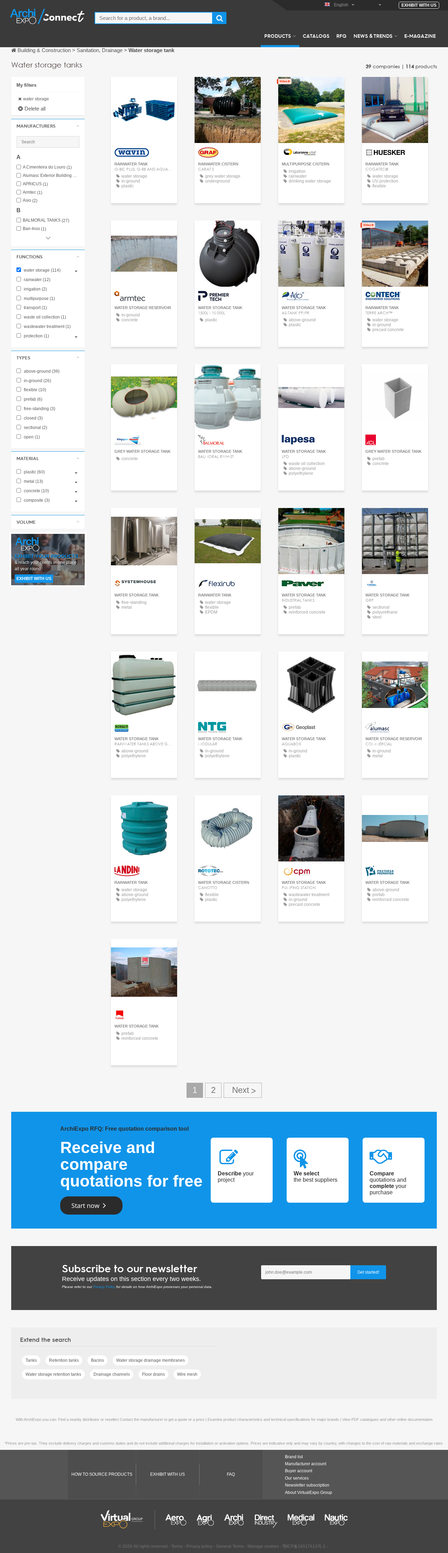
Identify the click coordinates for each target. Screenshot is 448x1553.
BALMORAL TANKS (46, 220)
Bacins (97, 1360)
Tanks (31, 1360)
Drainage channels (111, 1374)
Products (277, 36)
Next (243, 1090)
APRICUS (35, 184)
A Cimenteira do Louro (47, 167)
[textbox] (153, 18)
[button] (47, 126)
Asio (30, 200)
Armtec (32, 192)
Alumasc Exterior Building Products (51, 175)
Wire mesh (187, 1374)
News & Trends (373, 36)
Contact (144, 89)
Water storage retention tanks (53, 1374)
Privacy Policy (104, 1287)
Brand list (294, 1456)
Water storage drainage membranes (150, 1360)
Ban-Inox (34, 228)
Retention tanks (64, 1360)
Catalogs (316, 36)
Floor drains (153, 1374)
